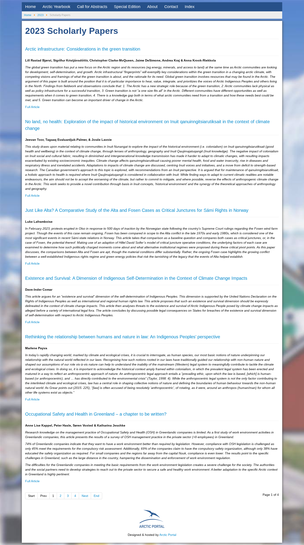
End (96, 496)
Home (30, 6)
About (152, 6)
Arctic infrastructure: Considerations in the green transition (82, 49)
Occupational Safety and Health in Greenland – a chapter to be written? (95, 414)
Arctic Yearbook (56, 6)
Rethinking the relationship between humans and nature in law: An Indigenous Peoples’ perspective (122, 336)
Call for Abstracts (92, 6)
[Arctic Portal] (152, 518)
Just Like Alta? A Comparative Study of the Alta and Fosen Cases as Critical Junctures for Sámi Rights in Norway (136, 210)
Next (85, 496)
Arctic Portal (167, 535)
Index (190, 6)
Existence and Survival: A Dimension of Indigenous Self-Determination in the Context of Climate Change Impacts (136, 278)
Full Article (32, 107)
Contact (171, 6)
